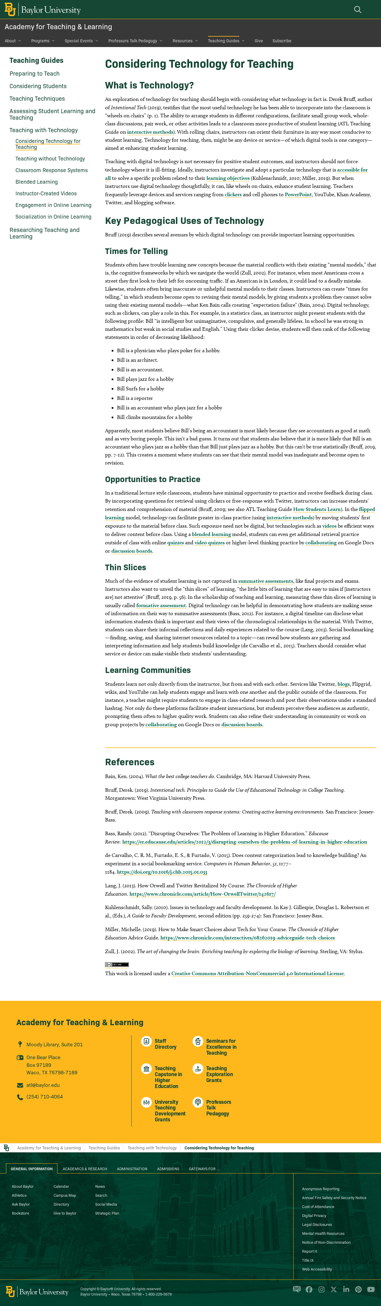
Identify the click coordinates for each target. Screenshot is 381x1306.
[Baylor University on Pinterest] (357, 1292)
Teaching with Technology (44, 129)
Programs (40, 40)
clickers (233, 194)
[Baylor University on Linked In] (345, 1292)
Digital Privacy (314, 1215)
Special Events (79, 40)
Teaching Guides (223, 40)
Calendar (61, 1186)
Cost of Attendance (318, 1206)
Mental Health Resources (323, 1233)
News (100, 1186)
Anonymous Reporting (321, 1188)
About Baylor (23, 1186)
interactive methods (150, 132)
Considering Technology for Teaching (47, 143)
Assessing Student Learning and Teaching (53, 113)
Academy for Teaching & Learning (58, 26)
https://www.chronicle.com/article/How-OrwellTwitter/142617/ (202, 894)
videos (329, 526)
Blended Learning (36, 181)
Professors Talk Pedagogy (132, 40)
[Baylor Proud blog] (296, 1292)
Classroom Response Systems (51, 170)
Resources (183, 40)
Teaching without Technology (50, 158)
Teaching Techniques (37, 98)
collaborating (321, 542)
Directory (61, 1204)
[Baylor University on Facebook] (308, 1292)
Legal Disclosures (317, 1224)
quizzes (175, 542)
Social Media (106, 1204)
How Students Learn (317, 509)
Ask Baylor (21, 1204)
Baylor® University (115, 1288)
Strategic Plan (107, 1212)
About (10, 40)
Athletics (19, 1195)
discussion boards (131, 551)
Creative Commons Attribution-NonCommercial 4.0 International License (257, 973)
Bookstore (20, 1212)
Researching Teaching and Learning (45, 232)
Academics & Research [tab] (85, 1168)
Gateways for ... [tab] (204, 1168)
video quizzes (210, 542)
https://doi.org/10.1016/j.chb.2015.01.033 (162, 872)
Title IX (307, 1260)
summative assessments (265, 581)
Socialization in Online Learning (53, 216)
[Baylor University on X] (333, 1292)
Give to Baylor (65, 1212)
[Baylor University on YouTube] (369, 1292)
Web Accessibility (317, 1268)
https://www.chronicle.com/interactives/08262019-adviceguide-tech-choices (247, 937)
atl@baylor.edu (43, 1084)
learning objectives (228, 178)
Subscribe (282, 40)
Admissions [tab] (168, 1168)
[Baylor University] (41, 9)
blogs (344, 684)
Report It (309, 1251)
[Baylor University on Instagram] (320, 1292)
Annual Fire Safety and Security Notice (334, 1197)
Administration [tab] (132, 1168)
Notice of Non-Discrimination (326, 1242)
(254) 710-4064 (44, 1096)
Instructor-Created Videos (46, 193)
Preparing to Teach (35, 73)
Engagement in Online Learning (53, 204)
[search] (358, 9)
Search (101, 1195)
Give (259, 40)
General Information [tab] (32, 1168)
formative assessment (161, 605)
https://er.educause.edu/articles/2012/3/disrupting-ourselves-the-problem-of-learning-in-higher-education (244, 842)
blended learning (211, 534)
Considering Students (38, 85)
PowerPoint (298, 194)
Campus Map (65, 1195)
